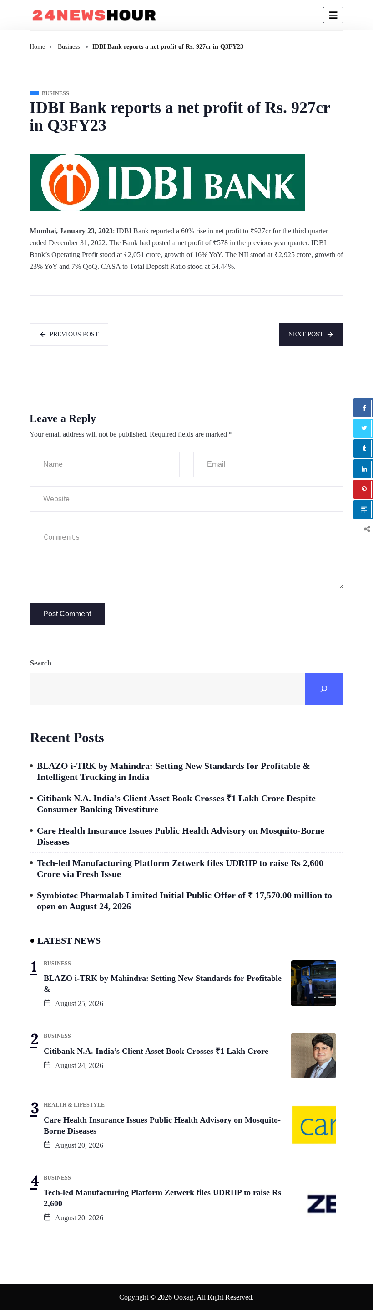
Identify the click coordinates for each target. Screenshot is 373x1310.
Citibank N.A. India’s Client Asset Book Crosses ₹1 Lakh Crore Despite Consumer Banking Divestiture (176, 803)
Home (37, 46)
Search (40, 663)
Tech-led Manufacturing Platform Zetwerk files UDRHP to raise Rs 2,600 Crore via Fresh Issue (180, 868)
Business (69, 46)
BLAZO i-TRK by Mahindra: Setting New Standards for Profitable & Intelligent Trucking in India (173, 771)
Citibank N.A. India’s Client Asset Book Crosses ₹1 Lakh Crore (156, 1051)
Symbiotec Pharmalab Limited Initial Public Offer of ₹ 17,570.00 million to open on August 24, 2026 (184, 900)
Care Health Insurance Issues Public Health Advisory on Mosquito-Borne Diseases (180, 835)
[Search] (324, 689)
